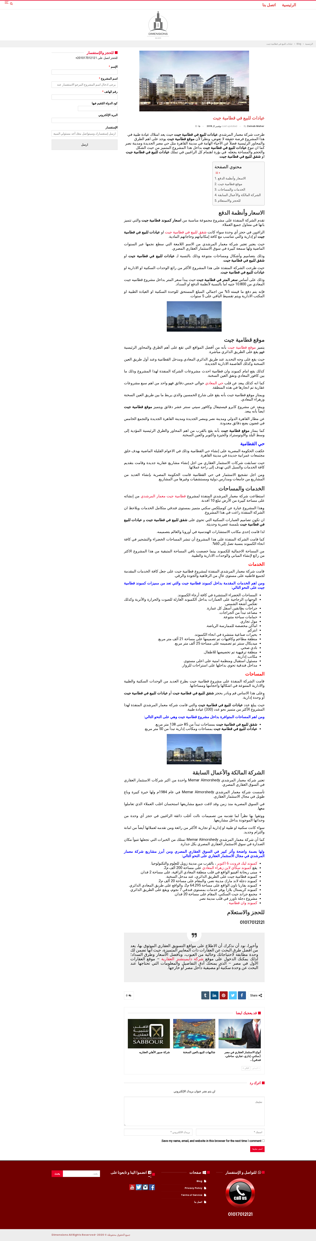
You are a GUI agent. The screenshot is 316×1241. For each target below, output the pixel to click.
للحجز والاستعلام (229, 200)
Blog (199, 1181)
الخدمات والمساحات (231, 189)
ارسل (84, 144)
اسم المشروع (108, 78)
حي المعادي (214, 383)
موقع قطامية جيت (230, 184)
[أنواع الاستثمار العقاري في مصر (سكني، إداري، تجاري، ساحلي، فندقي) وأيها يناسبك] (240, 1033)
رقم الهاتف (110, 91)
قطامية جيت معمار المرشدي (163, 496)
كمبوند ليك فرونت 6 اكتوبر (237, 863)
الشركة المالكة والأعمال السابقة (239, 195)
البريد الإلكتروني (108, 115)
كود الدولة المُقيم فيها (105, 103)
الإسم (113, 66)
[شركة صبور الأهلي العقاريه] (149, 1033)
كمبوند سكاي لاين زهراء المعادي (226, 867)
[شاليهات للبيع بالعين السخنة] (194, 1033)
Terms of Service (191, 1195)
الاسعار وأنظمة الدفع (232, 178)
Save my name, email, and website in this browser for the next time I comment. (211, 1141)
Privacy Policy (193, 1188)
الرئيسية (289, 5)
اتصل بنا (269, 5)
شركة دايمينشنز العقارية (182, 959)
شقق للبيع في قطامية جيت (185, 232)
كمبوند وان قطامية (243, 903)
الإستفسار (112, 127)
